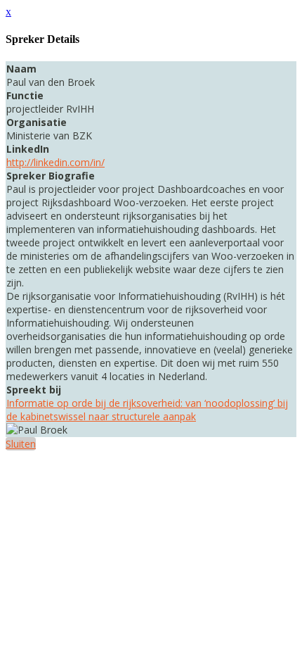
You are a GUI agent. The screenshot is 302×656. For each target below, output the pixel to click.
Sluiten (21, 443)
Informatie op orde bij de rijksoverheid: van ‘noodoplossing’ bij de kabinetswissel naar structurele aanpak (147, 409)
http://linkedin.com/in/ (55, 162)
